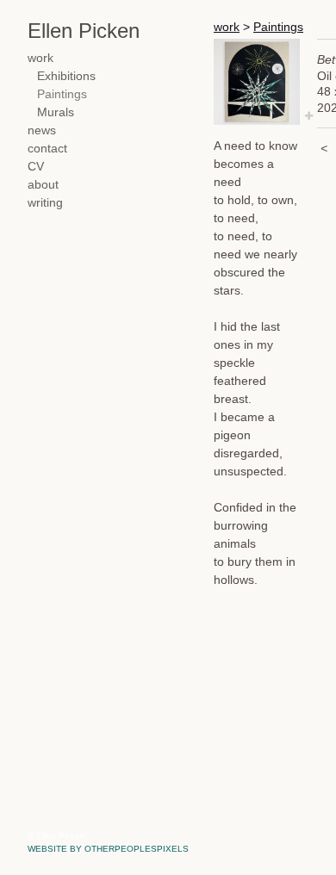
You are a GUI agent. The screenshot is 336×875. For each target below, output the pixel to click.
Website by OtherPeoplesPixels (108, 848)
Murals (55, 112)
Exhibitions (66, 76)
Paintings (62, 94)
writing (45, 202)
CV (36, 166)
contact (47, 148)
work (40, 58)
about (43, 184)
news (42, 130)
